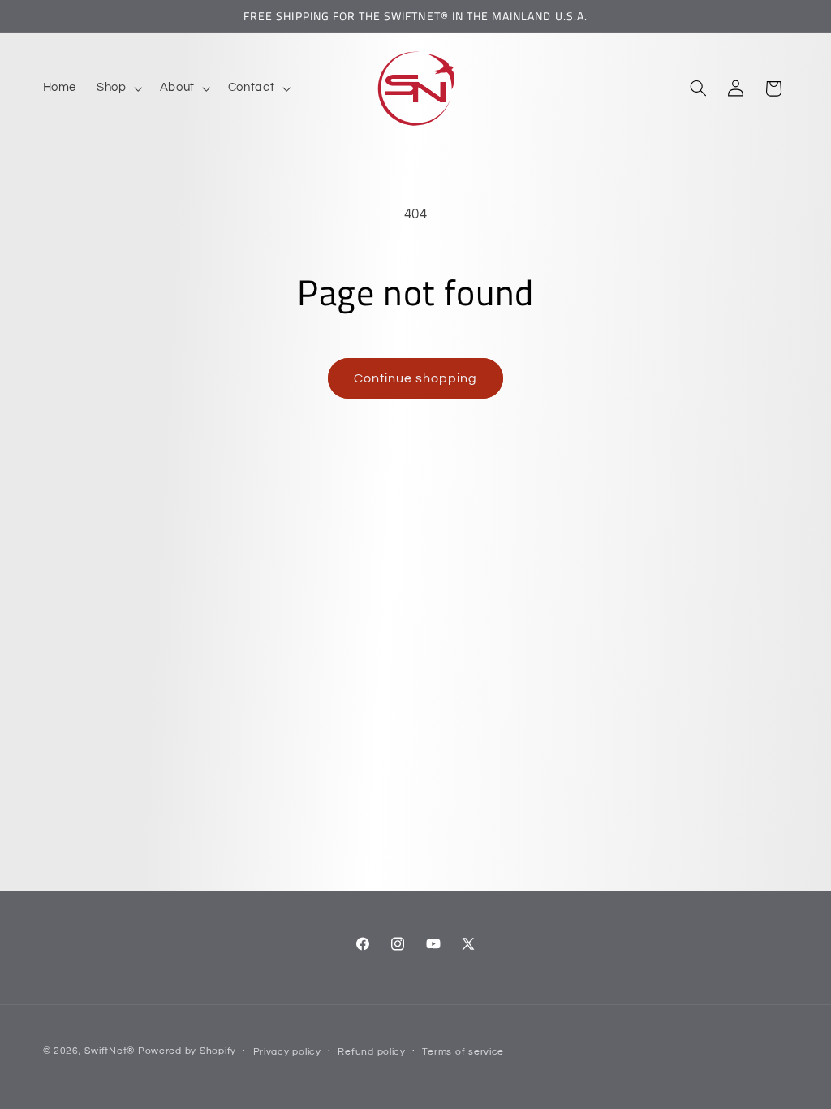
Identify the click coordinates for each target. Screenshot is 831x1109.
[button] (118, 88)
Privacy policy (287, 1051)
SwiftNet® (109, 1050)
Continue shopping (416, 378)
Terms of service (463, 1051)
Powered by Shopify (187, 1050)
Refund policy (372, 1051)
